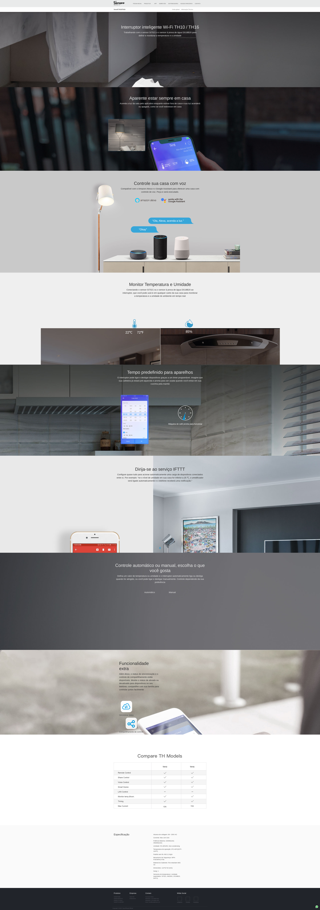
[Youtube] (188, 899)
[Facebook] (196, 899)
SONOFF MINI (117, 896)
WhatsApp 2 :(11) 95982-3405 (152, 900)
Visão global (176, 9)
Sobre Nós (162, 3)
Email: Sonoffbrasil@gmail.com (152, 902)
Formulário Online (149, 896)
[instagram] (179, 899)
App (155, 3)
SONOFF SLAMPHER (119, 902)
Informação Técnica (187, 9)
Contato (197, 3)
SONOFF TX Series (118, 900)
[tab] (176, 9)
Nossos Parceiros (186, 3)
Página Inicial (137, 3)
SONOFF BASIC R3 (118, 898)
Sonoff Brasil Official (127, 908)
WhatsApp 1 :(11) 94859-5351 (152, 898)
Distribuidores (173, 3)
